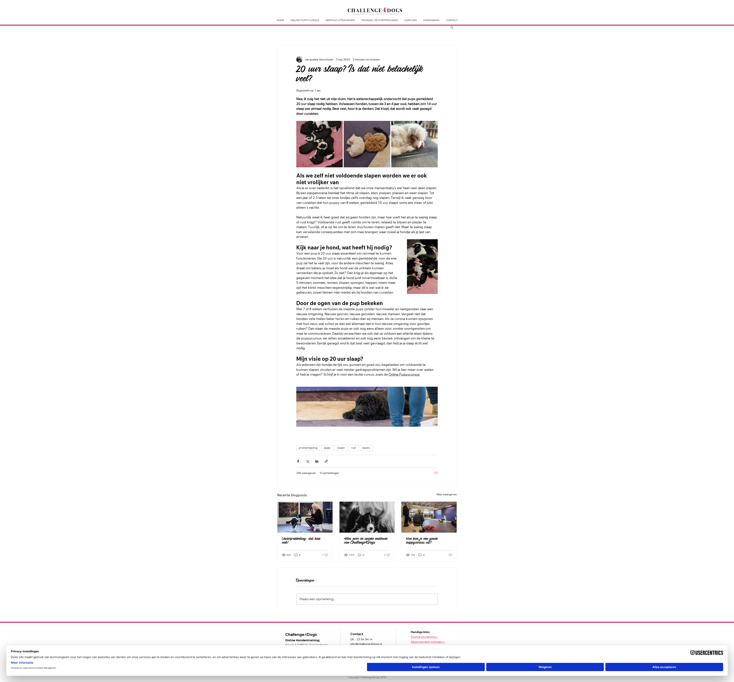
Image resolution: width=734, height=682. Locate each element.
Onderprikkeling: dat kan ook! (301, 541)
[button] (452, 27)
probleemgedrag (308, 448)
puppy (327, 448)
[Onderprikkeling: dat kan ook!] (305, 517)
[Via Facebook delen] (298, 461)
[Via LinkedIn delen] (317, 461)
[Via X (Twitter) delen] (307, 461)
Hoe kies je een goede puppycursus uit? (422, 541)
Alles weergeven (446, 494)
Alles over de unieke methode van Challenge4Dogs (365, 541)
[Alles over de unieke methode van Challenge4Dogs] (367, 517)
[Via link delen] (326, 461)
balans (366, 448)
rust (353, 448)
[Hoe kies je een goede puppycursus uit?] (429, 517)
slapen (341, 448)
